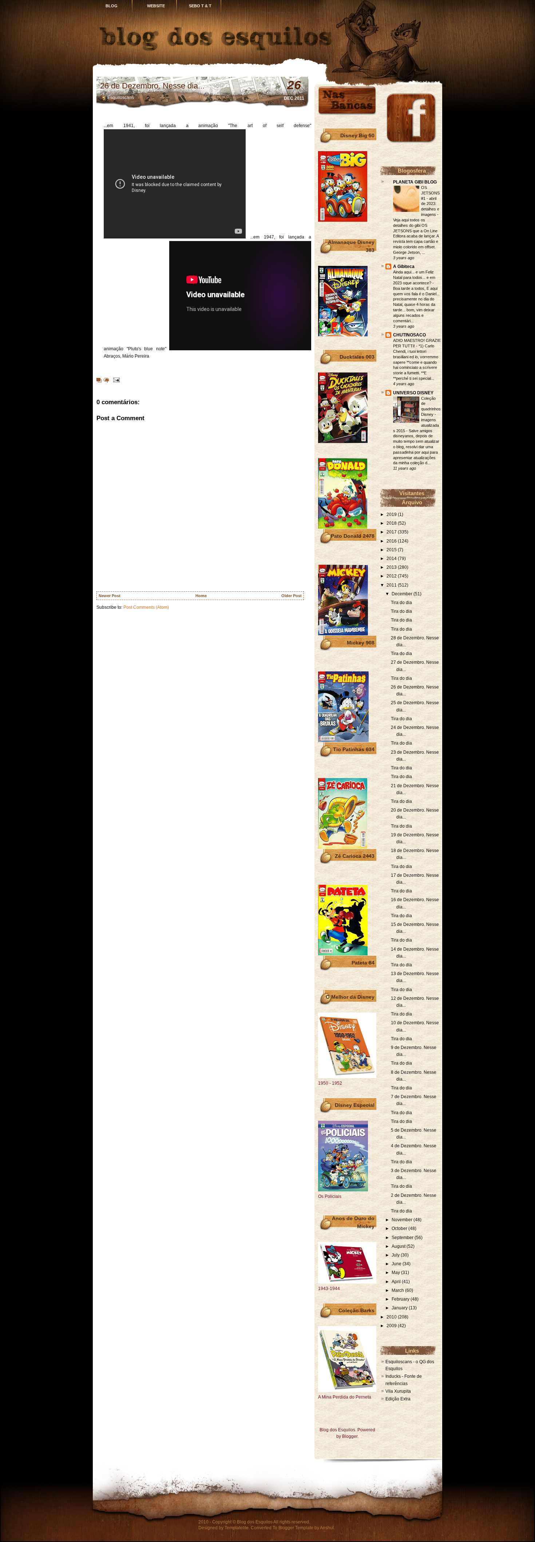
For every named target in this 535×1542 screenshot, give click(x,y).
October (400, 1228)
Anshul (327, 1527)
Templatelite (237, 1527)
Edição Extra (398, 1398)
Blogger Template (295, 1527)
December (402, 593)
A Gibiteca (404, 266)
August (399, 1246)
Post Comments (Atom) (146, 607)
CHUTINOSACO (409, 335)
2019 (392, 514)
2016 (392, 541)
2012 (392, 576)
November (402, 1219)
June (397, 1263)
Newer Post (109, 595)
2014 (392, 558)
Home (201, 595)
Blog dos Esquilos (255, 1522)
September (403, 1237)
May (396, 1272)
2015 (392, 549)
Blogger (349, 1436)
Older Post (291, 595)
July (396, 1255)
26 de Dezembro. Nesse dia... (152, 85)
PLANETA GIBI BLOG (415, 182)
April (397, 1281)
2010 (392, 1317)
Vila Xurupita (398, 1391)
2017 (392, 532)
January (400, 1307)
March (398, 1290)
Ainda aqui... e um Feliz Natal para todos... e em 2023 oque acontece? (414, 277)
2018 (392, 523)
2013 (392, 567)
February (401, 1299)
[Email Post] (115, 380)
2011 (392, 585)
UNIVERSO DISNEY (413, 392)
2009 (392, 1325)
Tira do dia (401, 602)
